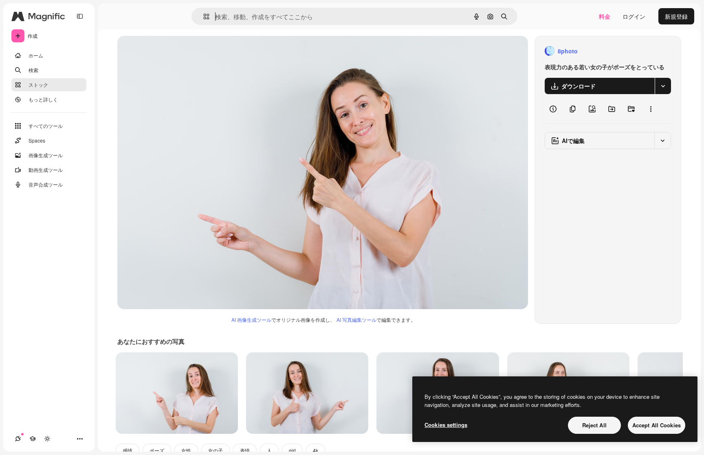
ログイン (634, 16)
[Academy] (32, 438)
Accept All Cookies (656, 425)
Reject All (594, 425)
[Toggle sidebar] (79, 16)
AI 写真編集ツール (356, 319)
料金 (604, 16)
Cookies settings (446, 425)
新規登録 (676, 16)
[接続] (17, 438)
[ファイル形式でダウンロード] (663, 86)
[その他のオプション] (650, 109)
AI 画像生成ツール (251, 319)
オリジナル (173, 51)
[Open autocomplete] (203, 16)
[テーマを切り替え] (47, 438)
